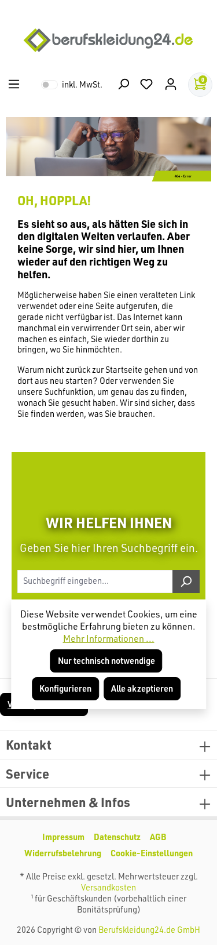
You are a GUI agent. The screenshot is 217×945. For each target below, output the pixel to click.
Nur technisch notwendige (106, 660)
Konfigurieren (65, 688)
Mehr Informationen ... (109, 638)
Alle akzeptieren (142, 688)
